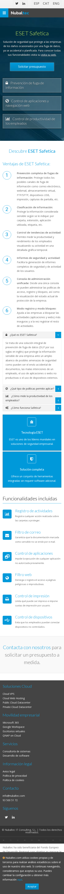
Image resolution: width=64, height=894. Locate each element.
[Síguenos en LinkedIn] (23, 3)
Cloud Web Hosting (14, 698)
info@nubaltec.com (14, 795)
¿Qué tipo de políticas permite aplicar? (32, 388)
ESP (36, 3)
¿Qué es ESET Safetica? (23, 334)
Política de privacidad (15, 775)
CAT (46, 3)
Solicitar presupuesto (32, 67)
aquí (19, 879)
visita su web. (48, 54)
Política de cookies (13, 780)
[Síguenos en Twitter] (16, 3)
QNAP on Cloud (12, 735)
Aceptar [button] (32, 886)
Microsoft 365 (11, 722)
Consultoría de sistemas (16, 751)
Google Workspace (14, 727)
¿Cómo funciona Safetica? (25, 407)
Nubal (20, 13)
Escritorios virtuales (14, 731)
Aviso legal (9, 771)
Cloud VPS (8, 693)
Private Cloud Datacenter (17, 707)
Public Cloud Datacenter (16, 702)
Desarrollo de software (16, 755)
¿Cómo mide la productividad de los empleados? (29, 398)
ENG (56, 3)
